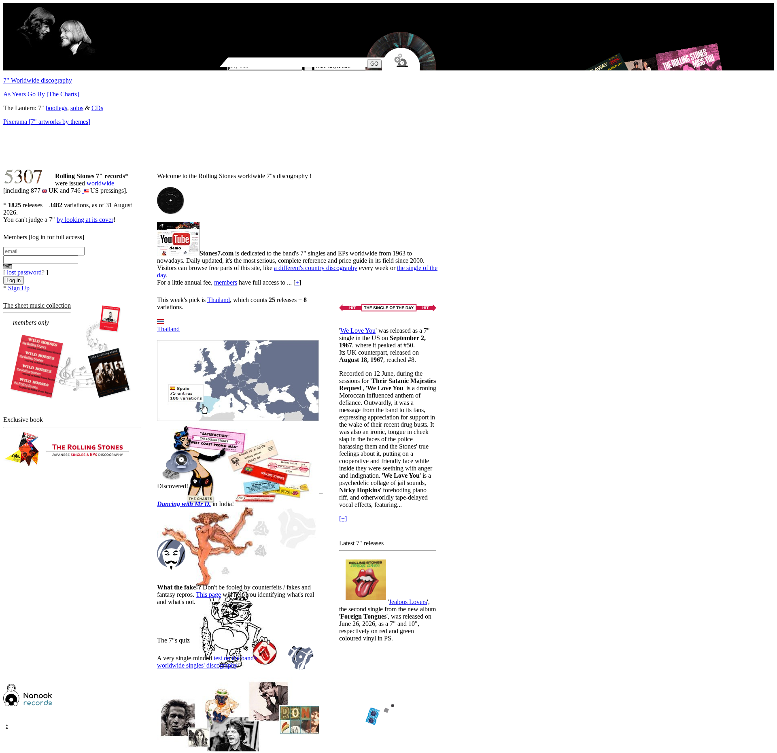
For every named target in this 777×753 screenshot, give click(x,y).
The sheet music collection (37, 305)
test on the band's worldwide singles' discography (207, 662)
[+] (343, 518)
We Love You (358, 330)
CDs (97, 107)
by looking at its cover (85, 219)
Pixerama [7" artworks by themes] (46, 121)
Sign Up (19, 288)
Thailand (218, 299)
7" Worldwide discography (37, 80)
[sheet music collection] (71, 353)
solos (76, 107)
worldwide (100, 183)
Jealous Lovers (408, 601)
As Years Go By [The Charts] (41, 94)
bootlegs (56, 107)
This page (208, 594)
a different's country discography (315, 267)
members (225, 282)
